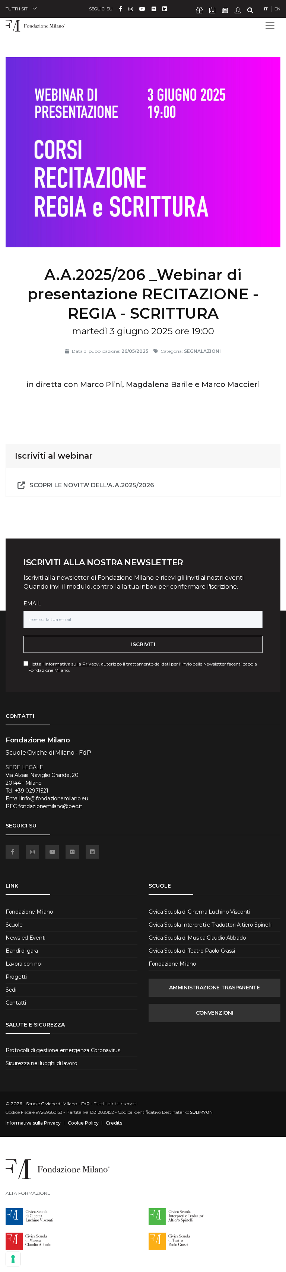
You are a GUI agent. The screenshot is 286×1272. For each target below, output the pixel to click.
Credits (114, 1123)
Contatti (16, 1002)
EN (277, 9)
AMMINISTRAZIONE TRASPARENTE (214, 987)
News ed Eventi (25, 937)
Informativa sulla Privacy (72, 664)
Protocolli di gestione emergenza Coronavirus (63, 1050)
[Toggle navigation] (270, 25)
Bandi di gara (22, 950)
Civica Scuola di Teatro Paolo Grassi (192, 950)
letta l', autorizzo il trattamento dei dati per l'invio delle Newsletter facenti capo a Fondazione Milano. (142, 667)
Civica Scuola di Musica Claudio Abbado (197, 937)
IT (266, 9)
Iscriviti (143, 644)
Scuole (14, 924)
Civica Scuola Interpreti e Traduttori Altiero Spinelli (210, 924)
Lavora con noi (24, 963)
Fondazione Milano (29, 911)
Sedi (11, 989)
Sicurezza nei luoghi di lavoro (41, 1063)
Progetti (16, 976)
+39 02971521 (31, 790)
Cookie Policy (83, 1123)
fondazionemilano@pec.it (50, 806)
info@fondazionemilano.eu (54, 798)
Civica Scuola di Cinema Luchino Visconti (199, 911)
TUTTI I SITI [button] (17, 9)
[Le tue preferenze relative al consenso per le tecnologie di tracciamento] (13, 1259)
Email (32, 603)
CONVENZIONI (214, 1012)
